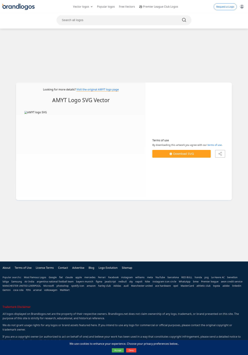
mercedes (89, 277)
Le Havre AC (218, 277)
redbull (122, 281)
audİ (126, 285)
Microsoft (48, 285)
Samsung (16, 281)
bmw (196, 281)
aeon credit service (231, 281)
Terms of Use (23, 268)
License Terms (45, 268)
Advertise (78, 268)
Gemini (7, 290)
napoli (138, 281)
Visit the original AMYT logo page (97, 89)
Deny (131, 350)
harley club (104, 285)
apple (78, 277)
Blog (91, 268)
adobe (226, 285)
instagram (127, 277)
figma (99, 281)
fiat (61, 277)
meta (150, 277)
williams (140, 277)
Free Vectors (127, 6)
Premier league (209, 281)
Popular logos (106, 6)
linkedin (236, 285)
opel (175, 285)
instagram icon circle (164, 281)
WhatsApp (184, 281)
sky (131, 281)
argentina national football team (55, 281)
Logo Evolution (108, 268)
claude (69, 277)
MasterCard (187, 285)
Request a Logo (225, 6)
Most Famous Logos (35, 277)
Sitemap (127, 268)
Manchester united (142, 285)
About (6, 268)
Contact (63, 268)
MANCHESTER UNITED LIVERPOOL (22, 285)
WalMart (65, 290)
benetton (232, 277)
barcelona (173, 277)
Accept (117, 350)
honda (198, 277)
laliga (6, 281)
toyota (216, 285)
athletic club (204, 285)
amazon (91, 285)
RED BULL (186, 277)
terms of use (215, 145)
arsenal (37, 290)
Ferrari (102, 277)
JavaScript (110, 281)
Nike (147, 281)
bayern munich (84, 281)
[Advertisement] (124, 55)
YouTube (160, 277)
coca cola (18, 290)
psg (206, 277)
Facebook (113, 277)
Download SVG (183, 153)
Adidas (117, 285)
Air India (29, 281)
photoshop (63, 285)
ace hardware (163, 285)
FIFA (28, 290)
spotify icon (77, 285)
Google (53, 277)
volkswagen (50, 290)
